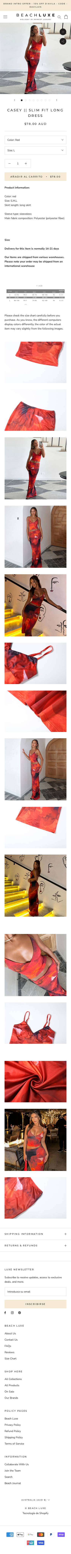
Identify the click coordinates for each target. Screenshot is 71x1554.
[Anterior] (14, 100)
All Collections (13, 1379)
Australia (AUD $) (33, 1500)
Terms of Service (14, 1443)
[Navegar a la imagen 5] (37, 100)
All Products (12, 1385)
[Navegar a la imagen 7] (45, 100)
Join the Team (13, 1470)
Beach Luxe (11, 1418)
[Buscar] (59, 16)
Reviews (9, 1352)
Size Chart (10, 1358)
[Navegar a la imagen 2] (26, 100)
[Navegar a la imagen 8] (49, 100)
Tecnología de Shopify (35, 1513)
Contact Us (11, 1340)
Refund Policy (13, 1431)
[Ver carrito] (66, 17)
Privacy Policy (13, 1425)
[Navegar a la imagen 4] (33, 100)
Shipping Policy (14, 1437)
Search (8, 1477)
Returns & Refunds (21, 1245)
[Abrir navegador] (5, 16)
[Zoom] (63, 31)
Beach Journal (13, 1483)
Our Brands (11, 1398)
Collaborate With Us (17, 1464)
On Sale (9, 1391)
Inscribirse (35, 1304)
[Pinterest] (19, 1312)
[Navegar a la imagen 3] (29, 100)
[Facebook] (5, 1312)
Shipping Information (24, 1233)
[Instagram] (12, 1312)
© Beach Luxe (35, 1508)
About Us (10, 1333)
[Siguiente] (56, 100)
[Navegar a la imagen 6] (41, 100)
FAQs (8, 1346)
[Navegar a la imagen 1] (22, 100)
